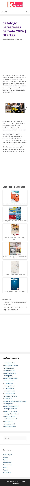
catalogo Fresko (9, 386)
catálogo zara (8, 421)
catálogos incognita (10, 396)
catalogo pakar (9, 381)
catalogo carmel (9, 424)
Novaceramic (7, 465)
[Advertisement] (15, 58)
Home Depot (7, 455)
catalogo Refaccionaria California (15, 401)
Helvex (5, 460)
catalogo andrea (9, 363)
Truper (5, 470)
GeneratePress (15, 483)
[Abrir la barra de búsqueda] (27, 11)
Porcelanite (7, 472)
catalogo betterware (11, 365)
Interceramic (7, 462)
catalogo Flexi (8, 383)
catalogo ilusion (9, 393)
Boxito (5, 457)
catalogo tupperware (11, 406)
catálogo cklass (9, 368)
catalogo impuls (9, 391)
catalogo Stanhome (10, 409)
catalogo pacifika (10, 426)
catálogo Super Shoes (11, 414)
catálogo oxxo (9, 376)
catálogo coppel (9, 370)
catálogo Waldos (10, 416)
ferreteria (7, 299)
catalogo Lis (8, 398)
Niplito (5, 467)
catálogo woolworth (10, 419)
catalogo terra (8, 404)
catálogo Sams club (10, 411)
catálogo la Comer (10, 373)
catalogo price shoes (11, 378)
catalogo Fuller (9, 388)
